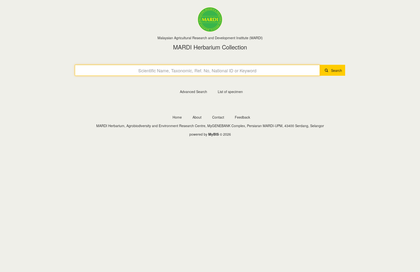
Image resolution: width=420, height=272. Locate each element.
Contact (218, 117)
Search (335, 70)
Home (177, 117)
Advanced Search (193, 91)
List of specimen (230, 91)
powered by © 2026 (210, 134)
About (196, 117)
